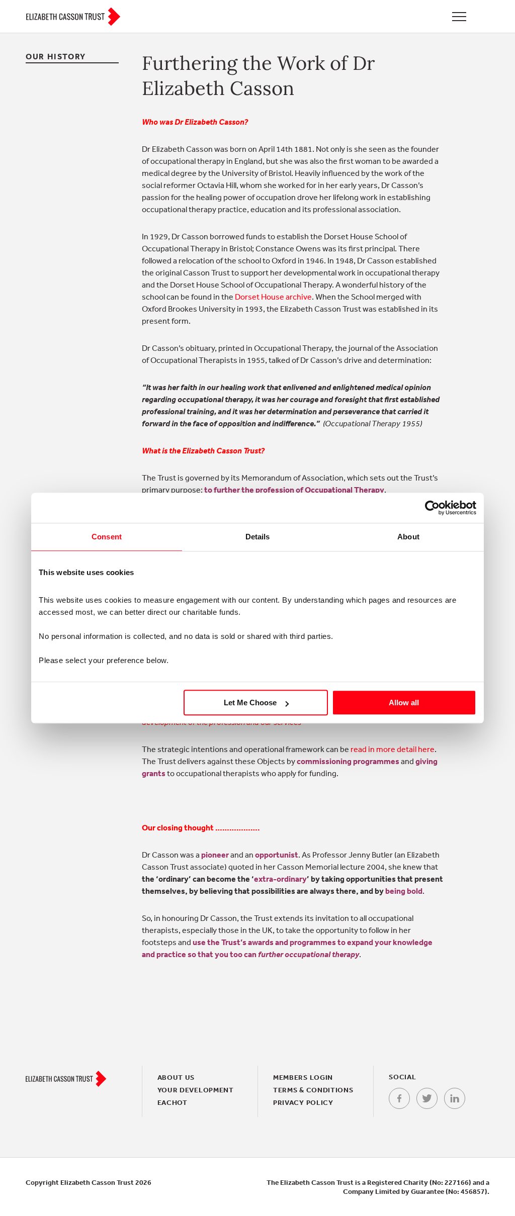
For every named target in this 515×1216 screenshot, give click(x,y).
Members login (303, 1077)
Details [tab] (257, 536)
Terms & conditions (313, 1089)
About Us (176, 1077)
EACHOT (172, 1102)
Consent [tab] (107, 536)
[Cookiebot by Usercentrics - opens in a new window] (432, 507)
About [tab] (408, 536)
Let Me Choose (250, 702)
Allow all (404, 702)
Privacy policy (303, 1102)
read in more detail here (393, 749)
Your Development (195, 1089)
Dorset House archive (273, 297)
